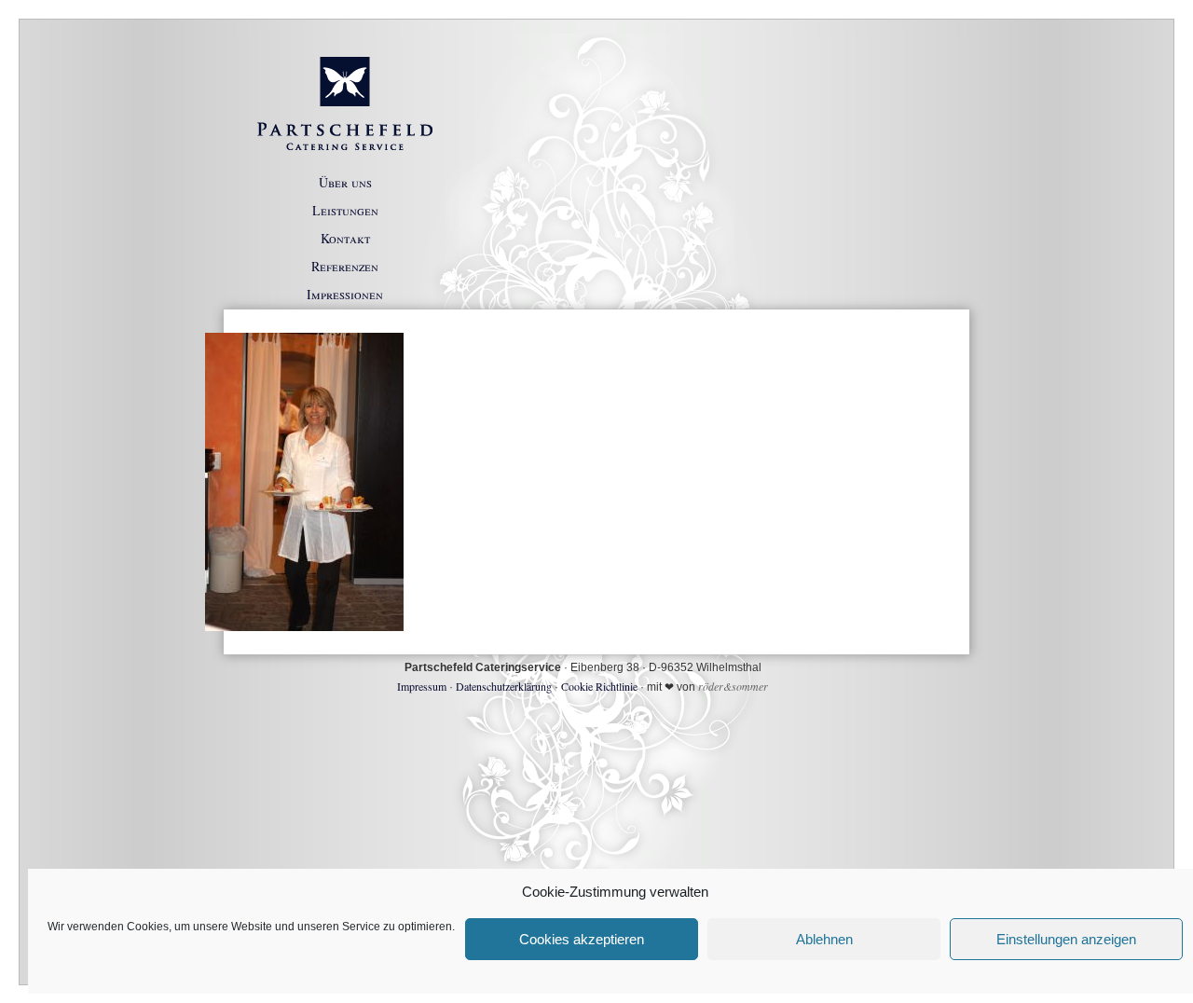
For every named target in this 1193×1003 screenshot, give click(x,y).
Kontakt (345, 238)
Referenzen (344, 266)
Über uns (345, 182)
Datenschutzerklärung (504, 686)
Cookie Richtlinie (599, 686)
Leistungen (345, 210)
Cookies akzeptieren (581, 939)
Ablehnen (824, 939)
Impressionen (345, 294)
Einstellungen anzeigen (1066, 939)
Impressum (421, 686)
